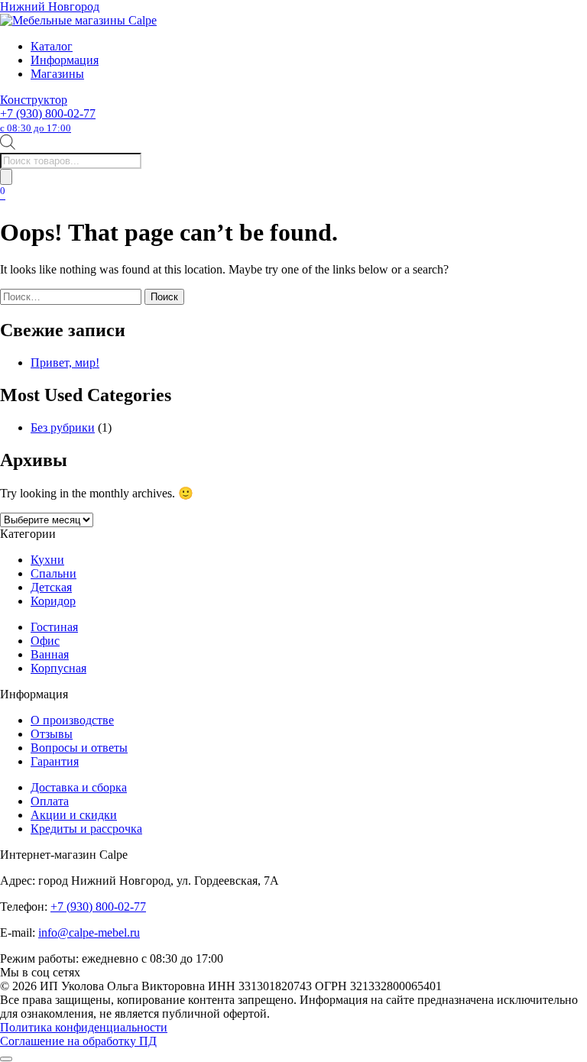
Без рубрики (63, 427)
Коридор (53, 600)
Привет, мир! (65, 362)
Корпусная (58, 668)
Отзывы (52, 733)
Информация (65, 59)
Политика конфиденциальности (83, 1027)
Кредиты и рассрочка (86, 828)
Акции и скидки (74, 814)
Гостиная (54, 626)
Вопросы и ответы (79, 747)
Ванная (50, 654)
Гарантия (55, 761)
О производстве (72, 720)
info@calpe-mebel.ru (89, 932)
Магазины (57, 73)
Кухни (47, 559)
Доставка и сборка (79, 787)
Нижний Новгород (49, 6)
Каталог (52, 46)
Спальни (53, 573)
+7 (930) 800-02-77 (48, 120)
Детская (51, 587)
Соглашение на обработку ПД (78, 1040)
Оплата (50, 801)
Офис (45, 640)
